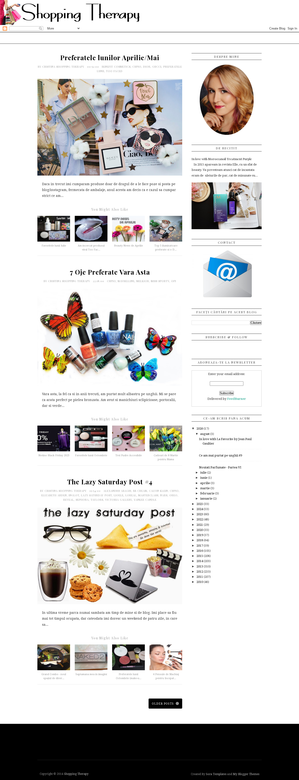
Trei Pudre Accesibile (128, 455)
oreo (173, 495)
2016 (200, 550)
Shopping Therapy (76, 774)
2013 (200, 566)
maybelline (126, 281)
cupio (136, 66)
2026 (200, 428)
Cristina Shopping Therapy (63, 66)
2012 (200, 571)
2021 (200, 524)
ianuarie (206, 498)
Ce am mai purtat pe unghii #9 (220, 455)
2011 (200, 576)
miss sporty (160, 281)
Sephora (82, 499)
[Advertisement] (150, 741)
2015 (200, 556)
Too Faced (114, 71)
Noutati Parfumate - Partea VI (220, 467)
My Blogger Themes (246, 774)
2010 (200, 582)
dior (146, 66)
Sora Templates (216, 774)
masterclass (148, 495)
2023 (200, 514)
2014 (200, 561)
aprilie (205, 483)
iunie (204, 477)
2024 (200, 509)
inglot (74, 495)
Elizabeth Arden (54, 495)
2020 (200, 530)
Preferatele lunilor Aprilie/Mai (109, 57)
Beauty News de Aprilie (128, 245)
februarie (207, 493)
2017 (200, 545)
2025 (200, 504)
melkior (142, 281)
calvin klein (158, 491)
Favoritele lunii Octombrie (91, 455)
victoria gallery (118, 499)
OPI (173, 281)
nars (163, 495)
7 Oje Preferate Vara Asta (110, 272)
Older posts (163, 703)
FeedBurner (236, 399)
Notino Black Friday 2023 (53, 455)
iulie (203, 472)
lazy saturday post (96, 495)
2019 (200, 535)
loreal (130, 495)
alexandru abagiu (117, 491)
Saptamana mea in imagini (91, 674)
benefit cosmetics (116, 66)
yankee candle (145, 499)
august (205, 434)
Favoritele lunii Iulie (54, 245)
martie (205, 488)
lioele (119, 495)
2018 (200, 540)
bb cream (140, 491)
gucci (156, 66)
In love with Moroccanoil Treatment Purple (222, 159)
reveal (68, 499)
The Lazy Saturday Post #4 (110, 481)
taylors (97, 499)
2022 (200, 519)
